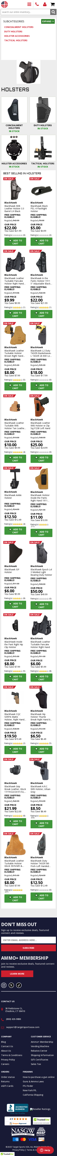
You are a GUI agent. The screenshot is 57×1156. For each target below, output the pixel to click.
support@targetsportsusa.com (22, 1027)
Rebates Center (39, 1050)
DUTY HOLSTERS (13, 31)
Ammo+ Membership (42, 1041)
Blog (3, 1041)
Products (29, 4)
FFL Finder (28, 1085)
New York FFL (29, 1090)
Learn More (17, 973)
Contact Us (7, 1046)
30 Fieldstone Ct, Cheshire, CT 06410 (15, 1010)
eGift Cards (7, 1085)
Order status (8, 1077)
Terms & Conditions (11, 1055)
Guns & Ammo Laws (33, 1081)
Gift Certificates (39, 1059)
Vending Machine (40, 1046)
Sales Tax (36, 1064)
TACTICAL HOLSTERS (15, 40)
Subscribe (28, 947)
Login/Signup (45, 4)
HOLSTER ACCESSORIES (17, 35)
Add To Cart (17, 242)
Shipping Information (42, 1055)
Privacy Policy (8, 1059)
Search (53, 12)
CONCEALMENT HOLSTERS (18, 27)
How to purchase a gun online (38, 1077)
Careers (5, 1064)
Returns (5, 1081)
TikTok (19, 985)
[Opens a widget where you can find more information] (45, 1150)
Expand (46, 21)
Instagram (3, 985)
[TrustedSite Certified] (42, 1121)
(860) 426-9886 (37, 4)
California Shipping (33, 1094)
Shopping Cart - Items (53, 4)
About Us (6, 1050)
